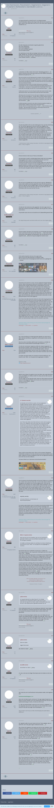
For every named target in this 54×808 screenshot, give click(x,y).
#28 (52, 229)
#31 (52, 334)
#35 (52, 530)
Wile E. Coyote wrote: (26, 535)
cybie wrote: (23, 596)
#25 (52, 153)
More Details (47, 806)
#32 (52, 371)
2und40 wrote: (24, 665)
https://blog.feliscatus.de (25, 363)
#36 (52, 592)
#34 (52, 477)
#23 (52, 69)
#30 (52, 280)
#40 (52, 720)
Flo (8, 8)
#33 (52, 396)
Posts (3, 34)
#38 (52, 660)
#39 (52, 689)
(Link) (29, 31)
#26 (52, 180)
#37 (52, 635)
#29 (52, 253)
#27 (52, 204)
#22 (52, 42)
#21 (52, 17)
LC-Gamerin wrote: (25, 400)
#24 (52, 122)
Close (52, 806)
